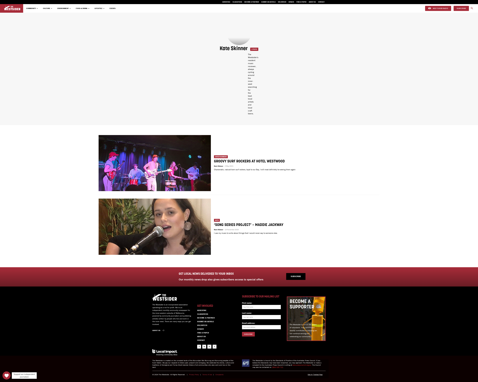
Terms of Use (207, 374)
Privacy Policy (194, 374)
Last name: (247, 313)
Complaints (219, 374)
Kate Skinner (218, 166)
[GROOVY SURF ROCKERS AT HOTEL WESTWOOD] (155, 163)
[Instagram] (209, 347)
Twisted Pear (318, 374)
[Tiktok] (214, 347)
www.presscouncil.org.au (302, 365)
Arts (217, 220)
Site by (310, 374)
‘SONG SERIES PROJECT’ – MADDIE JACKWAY (248, 225)
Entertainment (221, 157)
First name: (247, 303)
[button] (472, 8)
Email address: (248, 323)
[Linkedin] (204, 347)
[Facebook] (199, 347)
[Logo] (12, 8)
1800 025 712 (277, 367)
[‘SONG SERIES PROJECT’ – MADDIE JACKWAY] (155, 227)
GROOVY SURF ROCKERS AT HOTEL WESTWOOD (249, 161)
